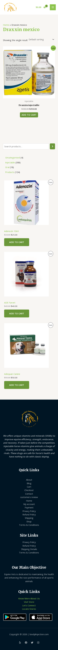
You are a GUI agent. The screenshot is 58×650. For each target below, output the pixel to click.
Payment (29, 507)
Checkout (29, 490)
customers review (29, 497)
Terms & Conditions (29, 524)
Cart (29, 486)
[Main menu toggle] (53, 7)
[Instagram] (38, 642)
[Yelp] (20, 642)
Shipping (29, 517)
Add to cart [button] (29, 114)
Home (6, 24)
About (29, 479)
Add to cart (16, 242)
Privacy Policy (29, 511)
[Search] (52, 146)
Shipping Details (29, 549)
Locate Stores (29, 608)
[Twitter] (32, 642)
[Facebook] (26, 642)
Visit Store (29, 601)
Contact (29, 493)
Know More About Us (29, 598)
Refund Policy (29, 514)
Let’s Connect (29, 605)
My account (29, 504)
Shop (29, 521)
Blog (29, 483)
